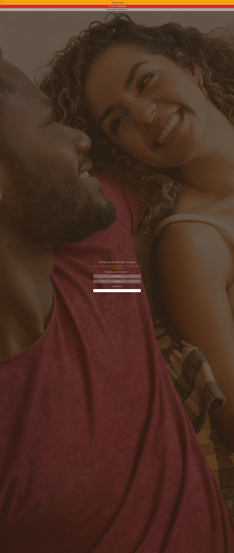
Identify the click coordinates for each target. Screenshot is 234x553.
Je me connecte (121, 6)
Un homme (117, 281)
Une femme (117, 276)
